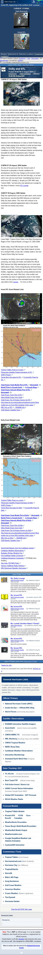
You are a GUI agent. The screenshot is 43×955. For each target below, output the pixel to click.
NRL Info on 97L (6, 407)
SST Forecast (30, 795)
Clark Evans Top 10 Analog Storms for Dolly (16, 530)
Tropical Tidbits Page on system (12, 370)
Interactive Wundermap (14, 755)
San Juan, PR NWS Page (10, 563)
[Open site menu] (2, 1)
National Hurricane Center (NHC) (18, 704)
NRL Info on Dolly (7, 538)
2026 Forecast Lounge (17, 580)
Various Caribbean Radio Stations (12, 566)
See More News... (29, 65)
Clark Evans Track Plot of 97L (11, 395)
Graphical (22, 58)
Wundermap (4, 60)
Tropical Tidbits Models (14, 811)
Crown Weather (11, 893)
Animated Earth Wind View (16, 759)
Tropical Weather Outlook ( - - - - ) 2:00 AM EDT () (21, 59)
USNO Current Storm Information (19, 788)
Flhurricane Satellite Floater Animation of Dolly (17, 503)
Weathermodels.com (13, 834)
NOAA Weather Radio (14, 799)
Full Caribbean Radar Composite (12, 556)
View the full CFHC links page (21, 909)
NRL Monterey (11, 739)
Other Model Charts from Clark (11, 397)
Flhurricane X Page (30, 661)
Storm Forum (10, 712)
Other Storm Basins (16, 625)
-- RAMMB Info (19, 407)
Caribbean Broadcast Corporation (12, 558)
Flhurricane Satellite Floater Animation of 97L (16, 372)
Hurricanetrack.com (13, 861)
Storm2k (8, 873)
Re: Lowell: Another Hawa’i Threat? (25, 623)
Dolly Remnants (21, 11)
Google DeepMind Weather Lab (18, 838)
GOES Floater (6, 375)
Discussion (35, 58)
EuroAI (8, 818)
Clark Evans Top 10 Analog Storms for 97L (15, 400)
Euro (28, 815)
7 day (28, 58)
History (20, 60)
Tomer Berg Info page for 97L (11, 377)
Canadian (18, 818)
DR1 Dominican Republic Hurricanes (13, 568)
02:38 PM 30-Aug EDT (16, 76)
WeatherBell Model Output (16, 830)
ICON (20, 815)
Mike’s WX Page (11, 877)
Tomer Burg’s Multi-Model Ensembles (20, 826)
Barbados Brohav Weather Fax (11, 553)
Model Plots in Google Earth (11, 387)
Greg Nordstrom (12, 881)
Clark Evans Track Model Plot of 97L (14, 385)
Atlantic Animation (12, 841)
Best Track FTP (11, 780)
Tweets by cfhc (6, 665)
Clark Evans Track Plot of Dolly (12, 525)
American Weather (12, 889)
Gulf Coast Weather (13, 885)
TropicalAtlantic (11, 869)
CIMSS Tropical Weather (15, 743)
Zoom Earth (10, 728)
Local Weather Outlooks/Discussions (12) (15, 62)
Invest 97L (21, 32)
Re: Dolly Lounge (18, 578)
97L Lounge (24, 185)
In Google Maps (31, 387)
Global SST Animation (14, 795)
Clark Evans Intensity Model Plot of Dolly (16, 520)
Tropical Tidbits (11, 857)
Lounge (16, 282)
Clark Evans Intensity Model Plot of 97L (15, 390)
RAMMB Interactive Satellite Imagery (20, 724)
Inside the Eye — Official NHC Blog (19, 708)
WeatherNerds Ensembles (16, 822)
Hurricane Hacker (12, 901)
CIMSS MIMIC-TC (12, 735)
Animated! (34, 385)
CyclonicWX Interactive (14, 845)
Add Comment (25, 74)
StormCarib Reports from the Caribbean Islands (17, 548)
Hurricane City (11, 865)
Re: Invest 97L (16, 595)
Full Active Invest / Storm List (17, 784)
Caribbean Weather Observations (12, 550)
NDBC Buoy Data (12, 747)
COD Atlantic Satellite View (10, 410)
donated (21, 939)
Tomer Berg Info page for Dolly (11, 508)
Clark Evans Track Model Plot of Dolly (15, 515)
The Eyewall (10, 897)
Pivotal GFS (10, 815)
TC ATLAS (9, 774)
